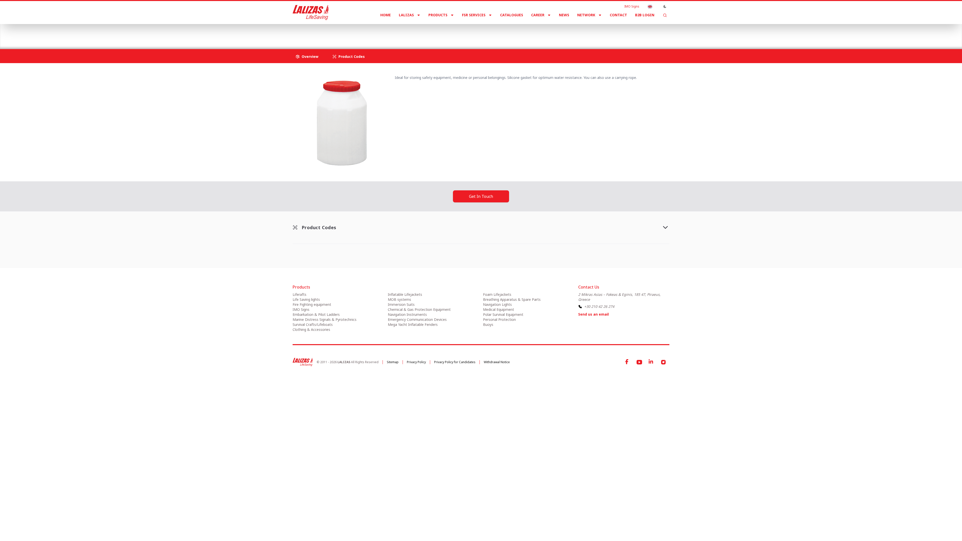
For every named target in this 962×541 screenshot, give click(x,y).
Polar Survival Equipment (503, 314)
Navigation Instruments (407, 314)
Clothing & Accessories (311, 329)
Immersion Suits (401, 304)
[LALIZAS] (311, 12)
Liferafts (299, 294)
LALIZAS (406, 15)
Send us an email (593, 314)
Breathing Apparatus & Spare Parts (512, 299)
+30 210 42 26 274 (599, 306)
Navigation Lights (497, 304)
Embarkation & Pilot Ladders (316, 314)
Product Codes (351, 56)
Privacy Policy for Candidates (454, 362)
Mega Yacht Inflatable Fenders (413, 324)
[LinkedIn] (651, 362)
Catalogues (511, 15)
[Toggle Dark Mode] (664, 6)
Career (537, 15)
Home (385, 15)
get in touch (481, 196)
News (564, 15)
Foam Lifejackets (497, 294)
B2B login (644, 15)
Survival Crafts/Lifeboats (355, 32)
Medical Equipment (498, 309)
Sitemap (393, 362)
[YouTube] (639, 362)
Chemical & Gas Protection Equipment (419, 309)
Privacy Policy (416, 362)
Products (437, 15)
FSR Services (474, 15)
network (586, 15)
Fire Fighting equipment (312, 304)
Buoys (488, 324)
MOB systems (399, 299)
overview (310, 56)
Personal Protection (499, 319)
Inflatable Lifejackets (405, 294)
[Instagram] (663, 362)
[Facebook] (627, 362)
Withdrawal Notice (497, 362)
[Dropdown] (649, 6)
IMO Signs (631, 7)
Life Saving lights (306, 299)
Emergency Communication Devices (417, 319)
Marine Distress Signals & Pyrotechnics (324, 319)
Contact (618, 15)
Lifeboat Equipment (402, 32)
